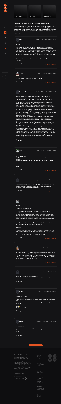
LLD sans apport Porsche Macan (40, 389)
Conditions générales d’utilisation (39, 360)
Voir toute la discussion (50, 64)
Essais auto (39, 386)
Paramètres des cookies (40, 368)
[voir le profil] (17, 74)
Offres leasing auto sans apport (40, 378)
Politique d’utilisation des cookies (40, 364)
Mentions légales (39, 356)
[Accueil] (5, 8)
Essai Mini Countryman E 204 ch (40, 383)
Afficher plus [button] (35, 345)
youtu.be (18, 227)
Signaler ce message (20, 66)
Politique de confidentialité (40, 372)
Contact (39, 374)
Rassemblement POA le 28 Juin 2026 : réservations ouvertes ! (40, 394)
